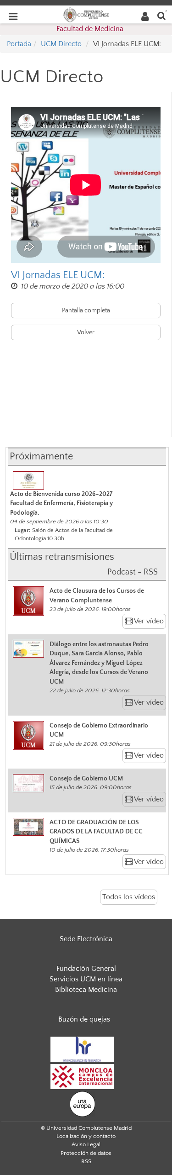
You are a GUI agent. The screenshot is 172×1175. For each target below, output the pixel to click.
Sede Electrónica (86, 939)
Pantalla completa (86, 310)
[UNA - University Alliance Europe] (82, 1103)
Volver (85, 332)
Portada (19, 44)
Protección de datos (86, 1153)
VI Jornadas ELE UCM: (58, 275)
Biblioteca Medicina (86, 989)
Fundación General (86, 968)
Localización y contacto (86, 1136)
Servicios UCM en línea (86, 979)
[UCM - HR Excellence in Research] (82, 1048)
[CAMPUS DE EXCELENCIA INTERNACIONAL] (82, 1076)
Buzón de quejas (84, 1019)
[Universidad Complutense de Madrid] (86, 14)
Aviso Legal (86, 1144)
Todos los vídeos (128, 897)
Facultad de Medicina (89, 29)
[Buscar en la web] (161, 15)
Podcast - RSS (132, 572)
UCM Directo (61, 44)
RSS (86, 1161)
